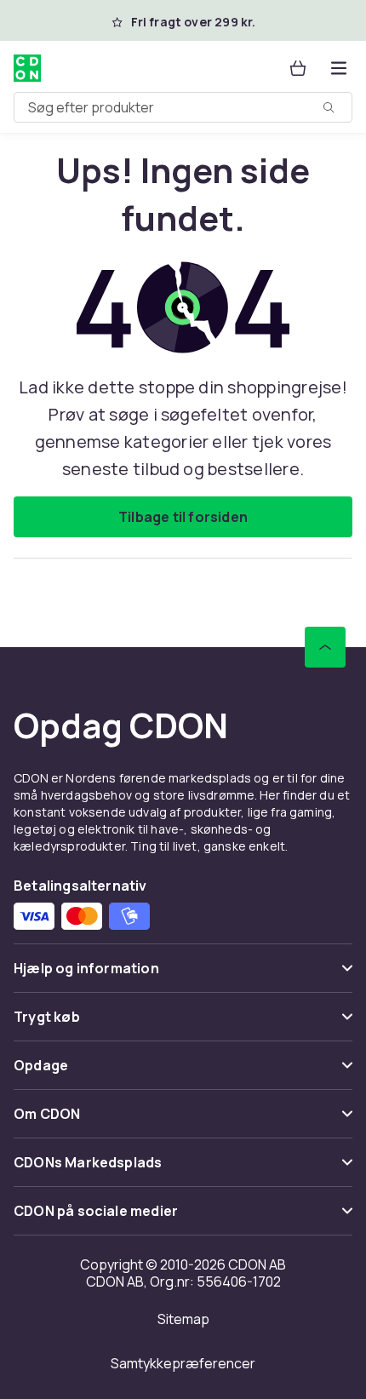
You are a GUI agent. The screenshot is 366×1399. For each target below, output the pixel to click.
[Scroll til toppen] (325, 647)
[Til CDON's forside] (27, 68)
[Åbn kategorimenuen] (338, 68)
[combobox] (183, 107)
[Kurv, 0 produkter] (297, 68)
